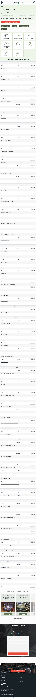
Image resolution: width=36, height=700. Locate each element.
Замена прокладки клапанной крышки (7, 395)
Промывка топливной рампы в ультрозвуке (8, 428)
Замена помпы (3, 190)
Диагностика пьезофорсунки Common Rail (8, 223)
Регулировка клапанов (4, 345)
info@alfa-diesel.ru (4, 687)
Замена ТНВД (3, 84)
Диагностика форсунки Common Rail (7, 201)
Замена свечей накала (4, 184)
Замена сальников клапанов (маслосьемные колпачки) (10, 439)
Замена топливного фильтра (5, 140)
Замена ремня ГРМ (4, 68)
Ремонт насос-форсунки (5, 245)
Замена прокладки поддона (5, 506)
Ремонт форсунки (4, 162)
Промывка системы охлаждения (6, 389)
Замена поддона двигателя (5, 500)
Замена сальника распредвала (6, 434)
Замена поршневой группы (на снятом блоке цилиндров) (10, 495)
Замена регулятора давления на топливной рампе (9, 423)
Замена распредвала (4, 334)
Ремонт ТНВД (3, 90)
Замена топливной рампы (5, 450)
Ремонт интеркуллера (4, 295)
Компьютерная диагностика (5, 62)
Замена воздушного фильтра (6, 256)
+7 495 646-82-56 (18, 2)
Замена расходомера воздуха (6, 417)
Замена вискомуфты (4, 328)
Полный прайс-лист (18, 664)
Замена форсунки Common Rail (6, 206)
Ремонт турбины (3, 118)
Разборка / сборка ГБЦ (4, 123)
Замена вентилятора (4, 362)
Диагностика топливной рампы (6, 378)
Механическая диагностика (5, 323)
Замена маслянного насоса (5, 511)
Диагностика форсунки (5, 145)
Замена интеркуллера (4, 301)
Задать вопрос (18, 653)
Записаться (33, 65)
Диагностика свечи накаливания (6, 173)
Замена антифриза (4, 290)
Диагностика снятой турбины (6, 107)
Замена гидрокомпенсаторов (6, 456)
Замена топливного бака (5, 312)
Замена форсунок (4, 168)
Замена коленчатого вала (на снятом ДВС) (8, 445)
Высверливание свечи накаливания (7, 179)
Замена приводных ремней (5, 267)
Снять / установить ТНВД (5, 79)
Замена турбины (3, 112)
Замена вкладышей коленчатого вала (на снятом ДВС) (10, 484)
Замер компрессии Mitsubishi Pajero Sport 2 (23, 595)
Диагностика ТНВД (4, 73)
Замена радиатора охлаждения (6, 406)
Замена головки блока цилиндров (6, 134)
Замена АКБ (3, 384)
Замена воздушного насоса (5, 478)
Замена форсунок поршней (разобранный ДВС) (9, 317)
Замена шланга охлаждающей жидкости (8, 467)
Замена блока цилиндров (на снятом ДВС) (8, 373)
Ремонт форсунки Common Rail (6, 212)
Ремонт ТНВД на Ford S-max (8, 595)
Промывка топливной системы (6, 351)
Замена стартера (4, 251)
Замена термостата (4, 262)
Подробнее (8, 614)
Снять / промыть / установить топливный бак (8, 306)
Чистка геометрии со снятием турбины (7, 356)
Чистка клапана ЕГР (4, 273)
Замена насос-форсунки (5, 240)
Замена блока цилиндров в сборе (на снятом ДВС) (9, 367)
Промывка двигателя (4, 489)
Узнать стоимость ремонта (11, 22)
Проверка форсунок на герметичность (7, 151)
